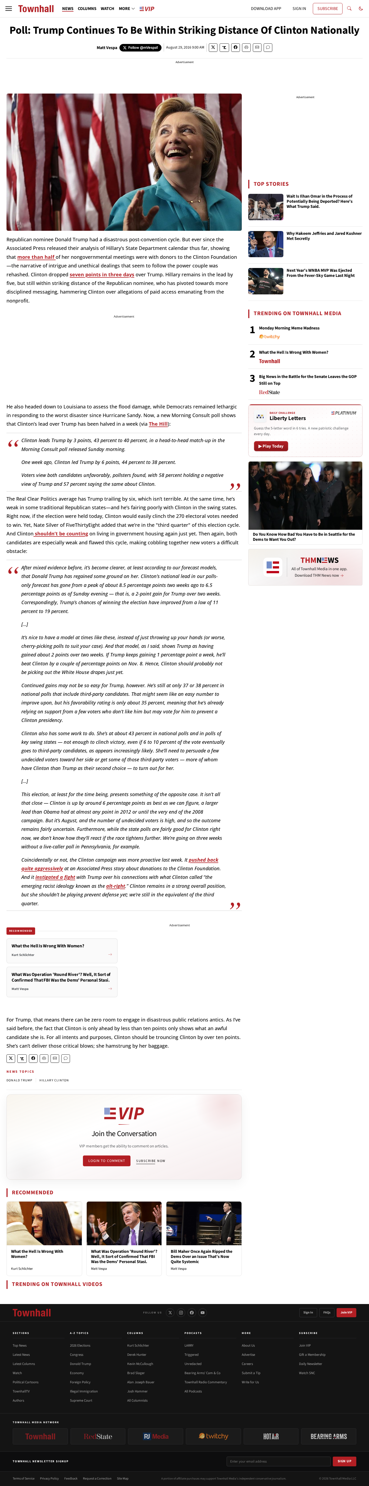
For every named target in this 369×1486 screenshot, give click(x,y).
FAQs (326, 1312)
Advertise (248, 1354)
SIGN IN (299, 9)
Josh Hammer (137, 1391)
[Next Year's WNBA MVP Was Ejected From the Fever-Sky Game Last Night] (265, 281)
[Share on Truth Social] (224, 47)
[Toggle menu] (8, 8)
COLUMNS (87, 9)
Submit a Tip (251, 1373)
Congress (76, 1354)
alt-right (115, 886)
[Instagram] (181, 1312)
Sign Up (345, 1461)
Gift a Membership (312, 1354)
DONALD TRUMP (19, 1080)
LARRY (189, 1345)
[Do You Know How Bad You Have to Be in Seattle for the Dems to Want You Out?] (305, 495)
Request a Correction (97, 1478)
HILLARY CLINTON (54, 1080)
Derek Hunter (136, 1354)
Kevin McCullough (140, 1363)
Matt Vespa (107, 48)
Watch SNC (307, 1373)
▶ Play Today (271, 446)
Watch (17, 1373)
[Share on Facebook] (235, 47)
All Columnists (137, 1400)
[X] (170, 1312)
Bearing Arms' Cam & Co (202, 1373)
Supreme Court (81, 1400)
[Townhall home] (32, 1312)
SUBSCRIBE (327, 9)
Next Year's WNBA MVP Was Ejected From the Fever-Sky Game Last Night (321, 273)
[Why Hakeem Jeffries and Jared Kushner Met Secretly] (265, 244)
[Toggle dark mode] (361, 8)
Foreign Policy (80, 1382)
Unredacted (193, 1363)
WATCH (107, 9)
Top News (19, 1345)
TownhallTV (21, 1391)
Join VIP (346, 1312)
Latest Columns (24, 1363)
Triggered (192, 1354)
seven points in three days (102, 274)
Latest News (21, 1354)
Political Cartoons (25, 1382)
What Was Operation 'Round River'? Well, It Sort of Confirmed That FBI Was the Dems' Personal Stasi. (124, 1256)
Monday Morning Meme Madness (289, 328)
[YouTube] (202, 1312)
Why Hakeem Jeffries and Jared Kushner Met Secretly (324, 236)
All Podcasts (193, 1391)
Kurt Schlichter (22, 1268)
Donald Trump (80, 1363)
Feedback (71, 1478)
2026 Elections (80, 1345)
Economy (77, 1373)
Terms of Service (24, 1478)
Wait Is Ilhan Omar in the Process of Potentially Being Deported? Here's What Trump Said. (320, 201)
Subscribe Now (150, 1160)
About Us (248, 1345)
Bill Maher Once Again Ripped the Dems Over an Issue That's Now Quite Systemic (201, 1256)
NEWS (67, 9)
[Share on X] (213, 47)
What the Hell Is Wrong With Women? (37, 1254)
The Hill (158, 424)
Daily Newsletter (310, 1363)
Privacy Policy (49, 1478)
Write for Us (250, 1382)
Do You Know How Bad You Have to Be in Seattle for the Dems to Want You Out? (304, 537)
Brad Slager (136, 1373)
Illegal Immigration (84, 1391)
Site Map (123, 1478)
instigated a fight (55, 877)
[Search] (349, 8)
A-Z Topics (79, 1333)
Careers (247, 1363)
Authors (18, 1400)
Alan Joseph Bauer (141, 1382)
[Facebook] (191, 1312)
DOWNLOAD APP (266, 9)
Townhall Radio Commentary (206, 1382)
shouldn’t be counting (60, 533)
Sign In (308, 1312)
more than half (36, 257)
